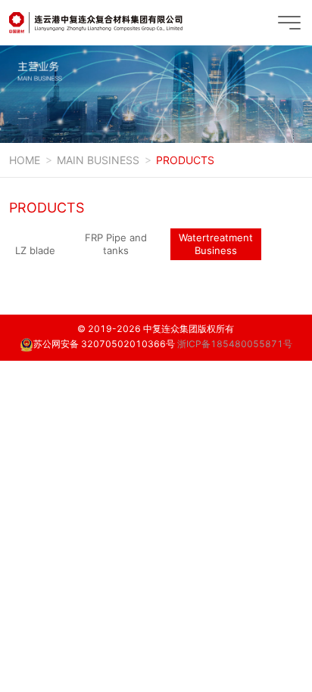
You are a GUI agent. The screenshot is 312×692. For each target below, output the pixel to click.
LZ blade (35, 250)
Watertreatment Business (216, 243)
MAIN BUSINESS (98, 160)
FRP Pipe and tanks (116, 243)
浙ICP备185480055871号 (234, 343)
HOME (24, 160)
